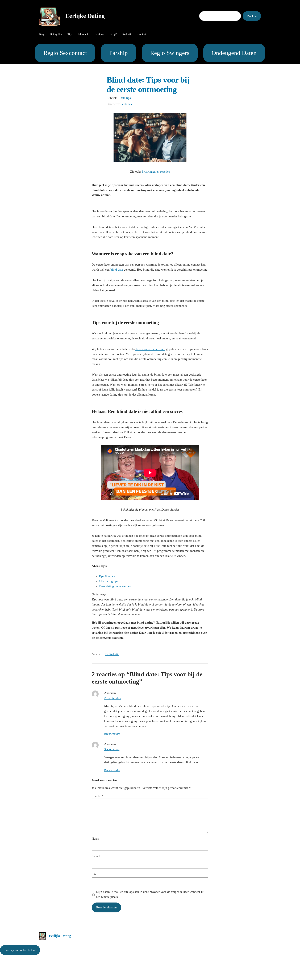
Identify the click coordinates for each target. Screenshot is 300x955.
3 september (111, 749)
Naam (95, 838)
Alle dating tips (108, 581)
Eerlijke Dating (85, 15)
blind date (116, 269)
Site (94, 874)
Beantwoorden (112, 733)
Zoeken (252, 16)
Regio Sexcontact (65, 53)
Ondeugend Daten (234, 53)
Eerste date (126, 104)
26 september (112, 698)
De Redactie (112, 654)
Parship (118, 53)
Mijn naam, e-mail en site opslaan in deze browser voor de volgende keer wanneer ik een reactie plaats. (149, 894)
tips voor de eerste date (150, 349)
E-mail (96, 856)
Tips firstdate (107, 576)
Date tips (125, 98)
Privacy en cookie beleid (20, 950)
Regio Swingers (169, 53)
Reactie (97, 796)
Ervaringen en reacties (156, 171)
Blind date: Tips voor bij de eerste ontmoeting (148, 84)
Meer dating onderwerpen (115, 586)
